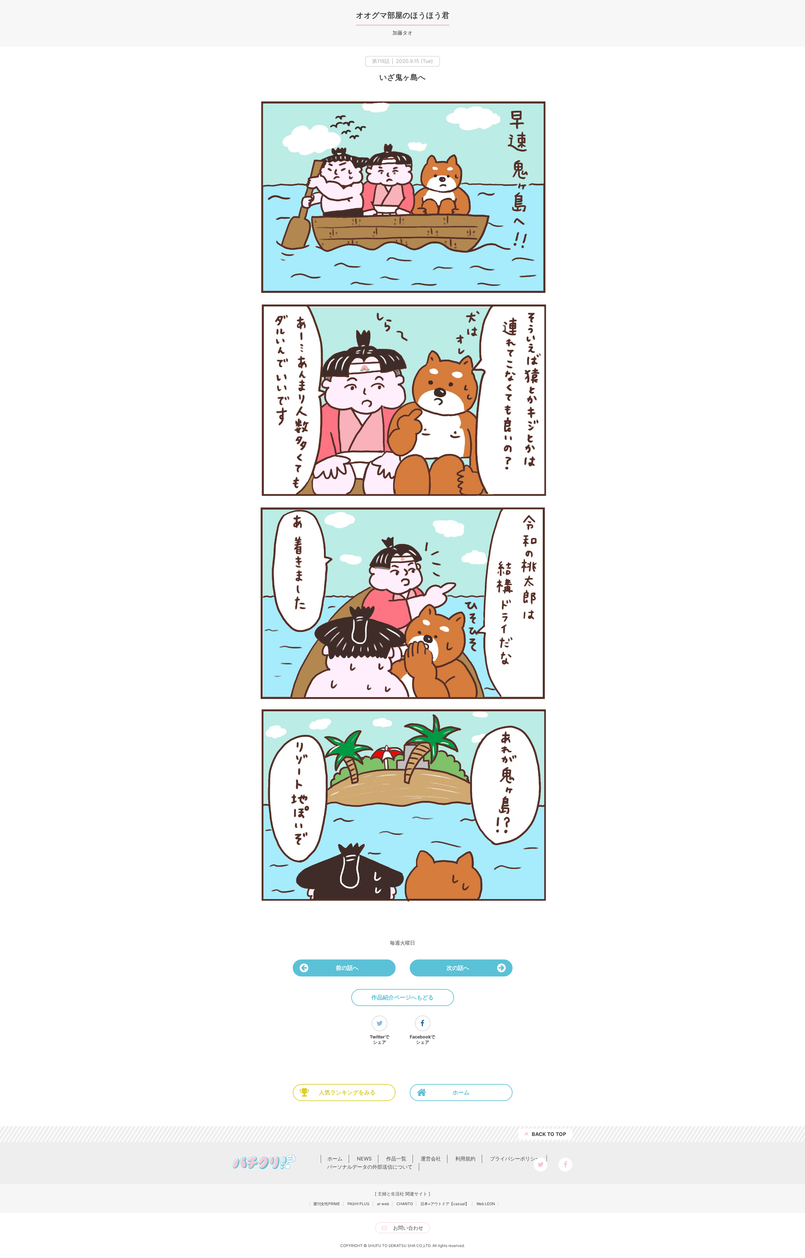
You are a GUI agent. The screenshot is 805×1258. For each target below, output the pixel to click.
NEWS (364, 1158)
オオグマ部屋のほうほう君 (402, 15)
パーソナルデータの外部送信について (370, 1167)
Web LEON (485, 1203)
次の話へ (458, 967)
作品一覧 (396, 1158)
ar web (383, 1203)
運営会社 (431, 1158)
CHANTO (405, 1203)
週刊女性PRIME (326, 1203)
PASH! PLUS (358, 1203)
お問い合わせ (408, 1227)
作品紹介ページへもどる (402, 997)
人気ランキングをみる (347, 1092)
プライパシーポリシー (515, 1158)
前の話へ (347, 967)
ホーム (460, 1092)
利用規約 (465, 1158)
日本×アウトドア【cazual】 (444, 1203)
